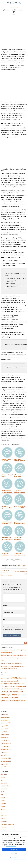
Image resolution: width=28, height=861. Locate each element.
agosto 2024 (4, 726)
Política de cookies (11, 846)
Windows (23, 700)
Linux (9, 691)
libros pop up (21, 689)
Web (4, 619)
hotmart (3, 689)
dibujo (3, 686)
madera (20, 691)
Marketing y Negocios (7, 824)
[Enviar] (25, 643)
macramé (14, 691)
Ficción (3, 809)
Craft (2, 792)
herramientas (20, 686)
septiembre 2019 (6, 761)
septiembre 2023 (6, 749)
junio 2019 (3, 767)
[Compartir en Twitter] (12, 560)
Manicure (4, 821)
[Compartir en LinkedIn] (20, 560)
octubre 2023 (5, 746)
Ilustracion (4, 815)
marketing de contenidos (10, 695)
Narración (4, 827)
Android (9, 678)
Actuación (4, 774)
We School (14, 2)
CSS (2, 795)
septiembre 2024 (6, 723)
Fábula (3, 806)
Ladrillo (3, 818)
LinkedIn (3, 692)
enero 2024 (4, 738)
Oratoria (3, 830)
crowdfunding (15, 684)
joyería (16, 689)
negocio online (7, 697)
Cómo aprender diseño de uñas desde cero (14, 655)
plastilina (13, 700)
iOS (13, 689)
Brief (2, 681)
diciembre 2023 (5, 740)
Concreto (4, 789)
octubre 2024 (5, 720)
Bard (18, 678)
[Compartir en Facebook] (10, 560)
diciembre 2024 (5, 717)
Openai (16, 697)
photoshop (5, 700)
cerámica (7, 681)
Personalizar (14, 853)
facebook (8, 686)
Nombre (5, 605)
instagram (9, 689)
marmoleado (23, 694)
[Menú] (2, 2)
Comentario (6, 592)
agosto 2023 (4, 752)
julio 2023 (3, 755)
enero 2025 (4, 714)
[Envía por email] (15, 560)
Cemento (4, 783)
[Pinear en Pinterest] (18, 560)
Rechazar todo (14, 858)
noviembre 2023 (6, 743)
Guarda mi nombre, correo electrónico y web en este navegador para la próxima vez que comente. (13, 629)
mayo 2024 (4, 729)
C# (10, 7)
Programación (14, 7)
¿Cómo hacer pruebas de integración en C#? (7, 573)
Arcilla (3, 777)
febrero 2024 (5, 735)
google (14, 686)
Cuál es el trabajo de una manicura (11, 663)
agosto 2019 (4, 764)
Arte (13, 677)
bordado (23, 678)
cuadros (23, 683)
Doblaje (3, 803)
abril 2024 (4, 732)
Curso (3, 801)
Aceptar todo (14, 849)
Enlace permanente (20, 567)
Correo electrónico (8, 612)
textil (18, 701)
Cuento (3, 798)
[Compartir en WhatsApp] (7, 560)
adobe (4, 678)
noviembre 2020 (6, 758)
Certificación (5, 786)
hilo (25, 686)
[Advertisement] (14, 34)
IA (1, 812)
